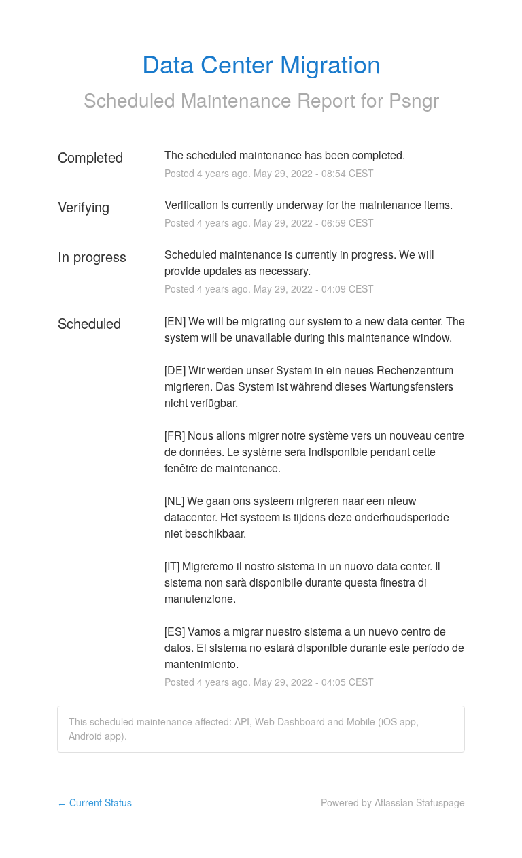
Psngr (414, 99)
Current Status (94, 802)
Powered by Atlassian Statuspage (393, 802)
